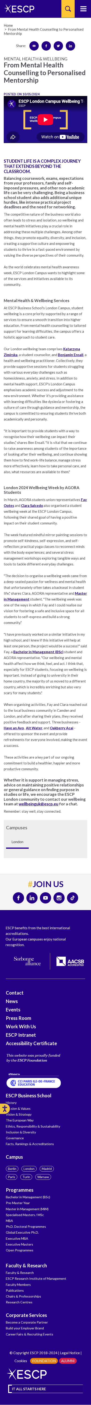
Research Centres (19, 1302)
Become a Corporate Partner (27, 1322)
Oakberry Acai (61, 728)
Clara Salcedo (32, 505)
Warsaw (43, 1177)
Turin (26, 1177)
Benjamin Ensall (70, 355)
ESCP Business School (28, 1095)
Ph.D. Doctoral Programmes (26, 1226)
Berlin (12, 1169)
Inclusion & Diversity (21, 1132)
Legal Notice (70, 1353)
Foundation (44, 1361)
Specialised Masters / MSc (25, 1215)
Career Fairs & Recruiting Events (29, 1334)
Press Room (18, 1018)
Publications (15, 1290)
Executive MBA (17, 1238)
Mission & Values (18, 1108)
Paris (11, 1177)
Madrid (47, 1169)
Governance (15, 1138)
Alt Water (34, 728)
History (11, 1103)
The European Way (20, 1120)
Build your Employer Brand (25, 1328)
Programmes (19, 1190)
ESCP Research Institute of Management (36, 1278)
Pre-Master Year (18, 1203)
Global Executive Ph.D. (22, 1232)
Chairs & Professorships (23, 1296)
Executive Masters (19, 1244)
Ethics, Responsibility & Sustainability (33, 1126)
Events (13, 1009)
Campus (14, 1157)
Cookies (20, 1361)
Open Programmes (19, 1250)
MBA (9, 1221)
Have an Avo (14, 728)
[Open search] (68, 9)
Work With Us (21, 1026)
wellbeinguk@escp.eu (38, 803)
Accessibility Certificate (31, 1043)
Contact (15, 993)
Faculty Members (18, 1285)
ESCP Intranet (21, 1035)
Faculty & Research (26, 1265)
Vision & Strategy (19, 1114)
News (12, 1001)
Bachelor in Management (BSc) (38, 652)
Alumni (68, 1361)
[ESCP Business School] (18, 9)
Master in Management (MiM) (27, 1209)
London (29, 1169)
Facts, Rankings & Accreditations (30, 1144)
